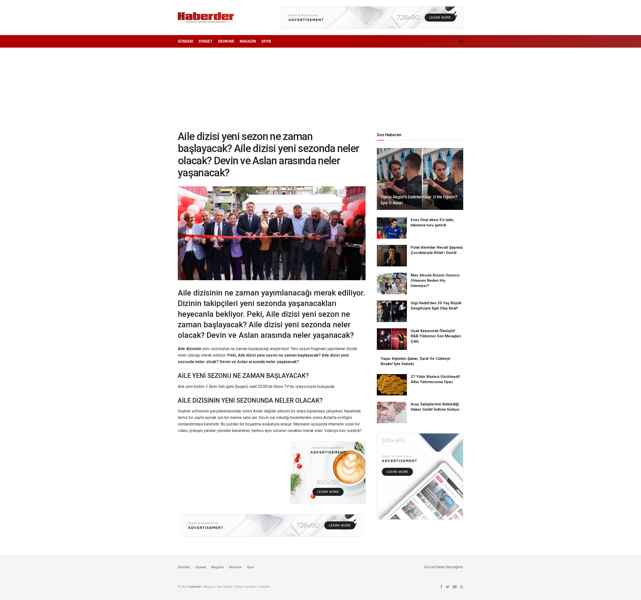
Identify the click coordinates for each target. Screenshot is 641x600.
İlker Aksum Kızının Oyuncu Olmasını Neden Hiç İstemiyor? (435, 280)
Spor (266, 41)
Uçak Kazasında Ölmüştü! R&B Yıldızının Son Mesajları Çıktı (436, 336)
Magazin (248, 41)
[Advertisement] (320, 85)
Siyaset (206, 41)
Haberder (195, 586)
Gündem (185, 41)
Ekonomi (226, 41)
